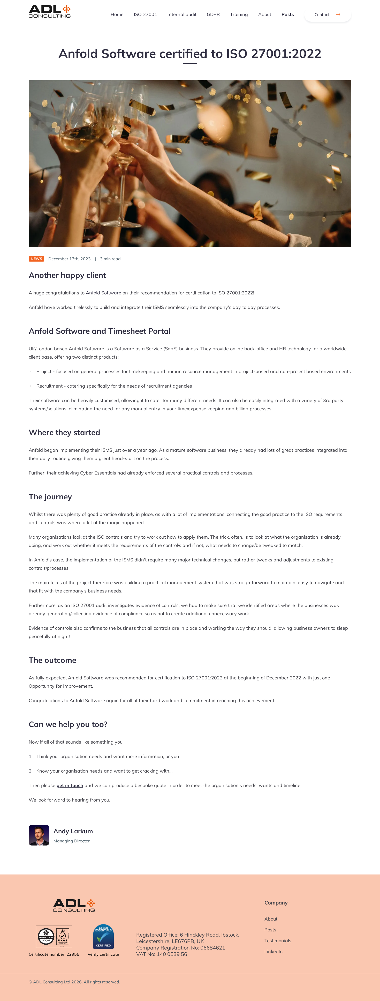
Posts (288, 14)
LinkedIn (273, 951)
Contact (322, 14)
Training (239, 14)
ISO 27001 (145, 14)
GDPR (213, 14)
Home (117, 14)
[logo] (50, 14)
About (264, 14)
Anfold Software (103, 293)
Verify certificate (103, 954)
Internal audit (182, 14)
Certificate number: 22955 (54, 954)
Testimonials (277, 941)
